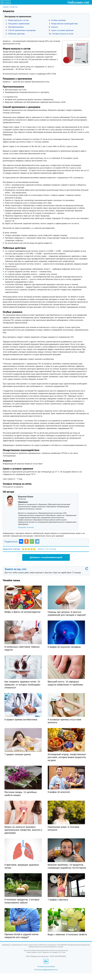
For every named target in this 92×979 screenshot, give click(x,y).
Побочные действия (16, 33)
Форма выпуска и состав (18, 20)
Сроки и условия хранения (62, 30)
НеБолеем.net (78, 2)
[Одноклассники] (26, 541)
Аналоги (54, 27)
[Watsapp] (32, 541)
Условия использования (46, 966)
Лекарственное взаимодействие (64, 23)
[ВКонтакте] (21, 541)
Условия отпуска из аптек (62, 33)
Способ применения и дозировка (22, 30)
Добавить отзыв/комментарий (46, 557)
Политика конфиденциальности (46, 969)
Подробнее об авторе (26, 527)
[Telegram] (37, 541)
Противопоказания (16, 27)
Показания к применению (19, 23)
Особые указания (58, 20)
